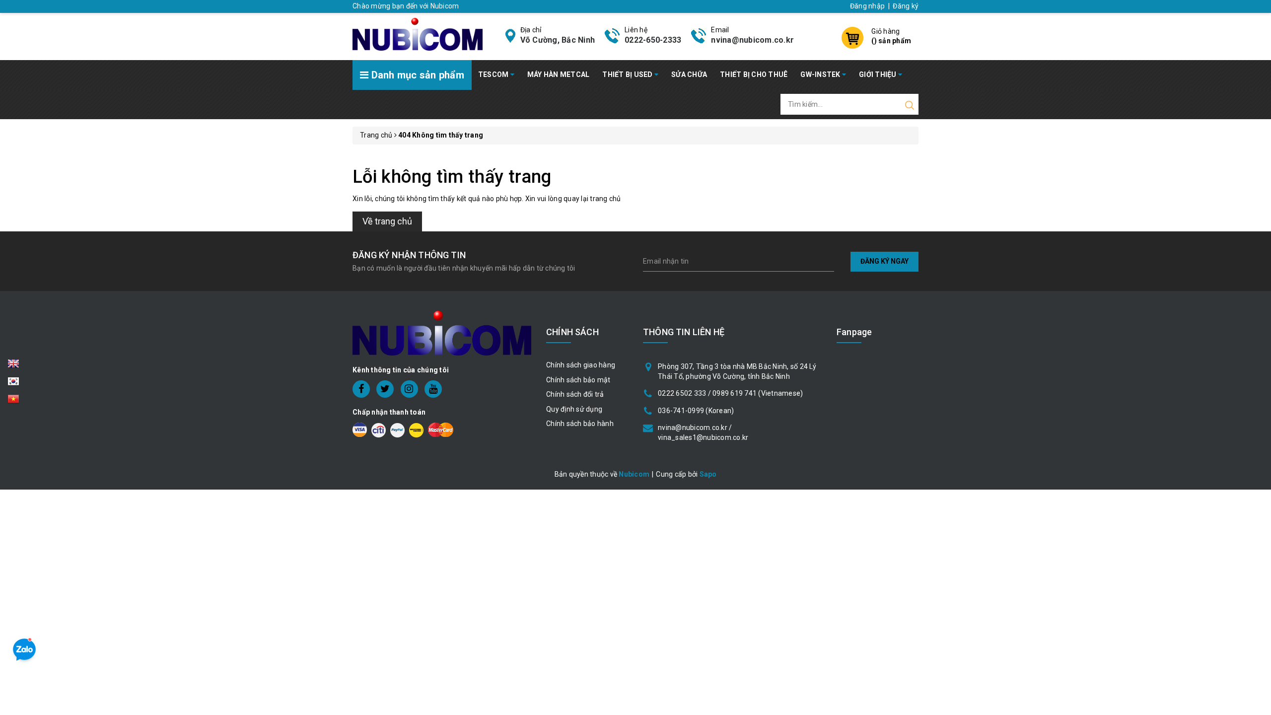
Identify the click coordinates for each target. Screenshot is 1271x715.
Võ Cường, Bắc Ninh (557, 40)
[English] (13, 366)
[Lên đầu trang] (1256, 493)
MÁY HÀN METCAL (558, 74)
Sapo (708, 474)
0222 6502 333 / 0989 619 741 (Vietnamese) (730, 393)
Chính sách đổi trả (575, 394)
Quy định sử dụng (574, 409)
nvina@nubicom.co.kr (752, 40)
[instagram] (409, 389)
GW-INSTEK (821, 74)
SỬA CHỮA (689, 74)
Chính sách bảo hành (580, 424)
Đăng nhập (867, 6)
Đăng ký (905, 6)
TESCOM (494, 74)
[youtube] (433, 389)
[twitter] (385, 389)
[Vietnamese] (13, 384)
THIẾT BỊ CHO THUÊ (753, 74)
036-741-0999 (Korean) (696, 411)
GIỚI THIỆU (878, 74)
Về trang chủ (387, 221)
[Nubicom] (418, 33)
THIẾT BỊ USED (628, 74)
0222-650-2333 (653, 40)
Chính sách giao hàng (580, 365)
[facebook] (361, 389)
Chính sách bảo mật (578, 380)
